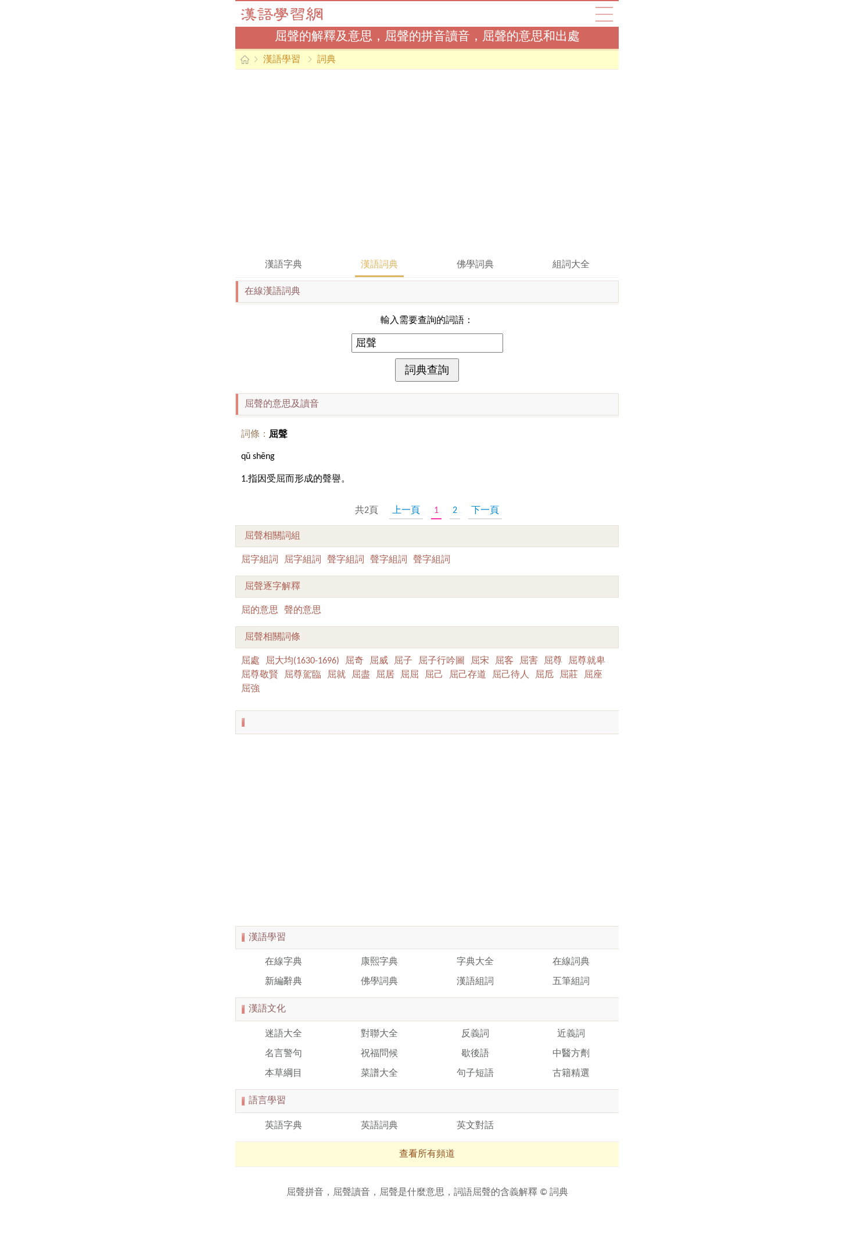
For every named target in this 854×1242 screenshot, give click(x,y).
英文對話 (475, 1125)
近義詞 (571, 1034)
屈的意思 (259, 610)
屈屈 (409, 675)
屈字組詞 (259, 560)
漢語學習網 (293, 14)
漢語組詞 (475, 981)
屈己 (434, 675)
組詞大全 (571, 265)
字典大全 (475, 962)
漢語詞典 (379, 265)
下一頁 (485, 510)
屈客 (504, 661)
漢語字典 (283, 265)
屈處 (250, 661)
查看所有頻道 (427, 1154)
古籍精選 (571, 1073)
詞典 (326, 59)
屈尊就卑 (586, 661)
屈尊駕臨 (302, 675)
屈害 (528, 661)
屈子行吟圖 (441, 661)
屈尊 (553, 661)
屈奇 (354, 661)
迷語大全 (283, 1034)
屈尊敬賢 (259, 675)
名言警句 (283, 1053)
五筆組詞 (571, 981)
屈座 (593, 675)
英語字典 (283, 1125)
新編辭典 (283, 981)
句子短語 (475, 1073)
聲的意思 (302, 610)
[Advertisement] (427, 162)
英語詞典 (379, 1125)
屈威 (378, 661)
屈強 (250, 689)
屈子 (403, 661)
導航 (604, 14)
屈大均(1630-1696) (302, 661)
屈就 (336, 675)
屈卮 (544, 675)
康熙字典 (379, 962)
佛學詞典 (475, 265)
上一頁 (406, 510)
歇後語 (475, 1053)
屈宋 (480, 661)
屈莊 (568, 675)
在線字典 (283, 962)
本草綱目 (283, 1073)
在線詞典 (571, 962)
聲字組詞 (345, 560)
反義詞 (475, 1034)
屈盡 (360, 675)
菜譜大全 (379, 1073)
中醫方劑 (571, 1053)
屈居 (385, 675)
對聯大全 (379, 1034)
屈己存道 (467, 675)
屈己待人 (510, 675)
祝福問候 (379, 1053)
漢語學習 (281, 59)
